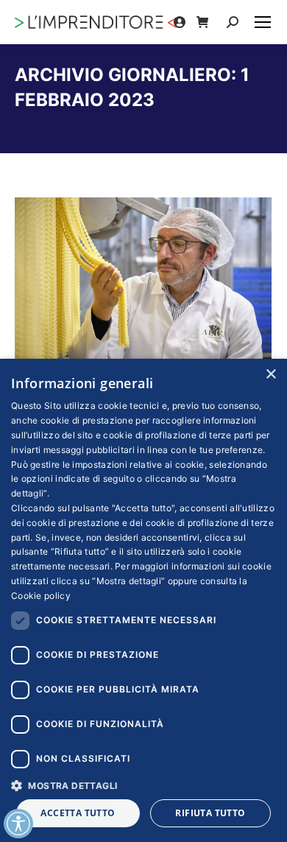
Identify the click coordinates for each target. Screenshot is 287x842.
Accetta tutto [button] (77, 813)
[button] (143, 784)
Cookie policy (41, 595)
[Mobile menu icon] (262, 22)
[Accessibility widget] (18, 823)
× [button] (270, 374)
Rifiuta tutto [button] (210, 813)
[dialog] (143, 600)
